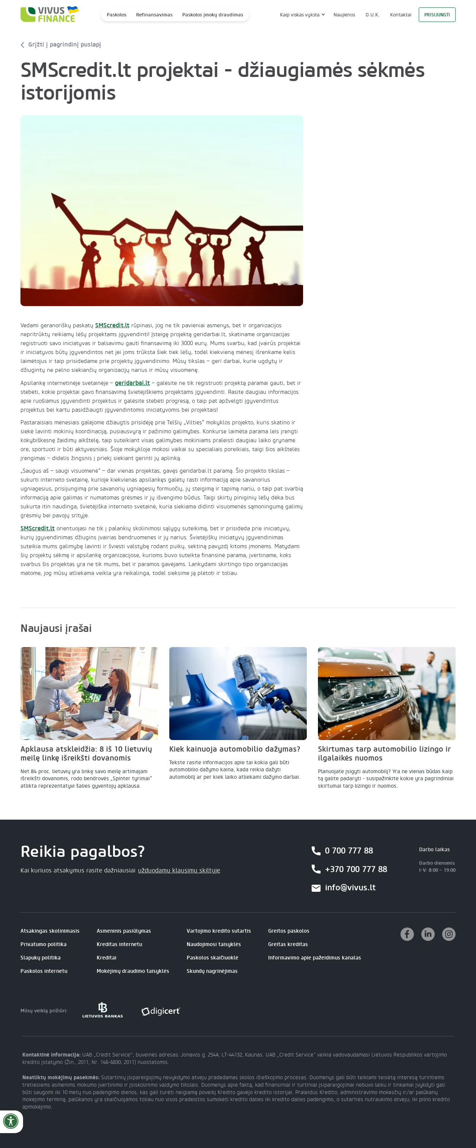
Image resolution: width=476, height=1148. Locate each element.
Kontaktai (400, 15)
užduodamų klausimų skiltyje (179, 870)
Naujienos (344, 15)
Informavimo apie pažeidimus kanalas (314, 957)
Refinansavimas (154, 15)
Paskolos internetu (43, 971)
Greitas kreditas (288, 944)
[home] (47, 14)
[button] (301, 14)
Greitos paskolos (288, 931)
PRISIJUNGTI (437, 15)
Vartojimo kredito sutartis (219, 931)
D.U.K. (373, 15)
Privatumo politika (43, 944)
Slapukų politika (40, 957)
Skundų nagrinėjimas (212, 971)
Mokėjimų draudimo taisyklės (133, 971)
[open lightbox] (161, 210)
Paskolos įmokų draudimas (212, 15)
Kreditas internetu (119, 944)
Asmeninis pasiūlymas (124, 931)
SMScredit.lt (112, 325)
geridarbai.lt (132, 383)
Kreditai (106, 957)
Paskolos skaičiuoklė (212, 957)
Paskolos (116, 15)
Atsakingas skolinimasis (50, 931)
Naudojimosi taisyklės (214, 944)
